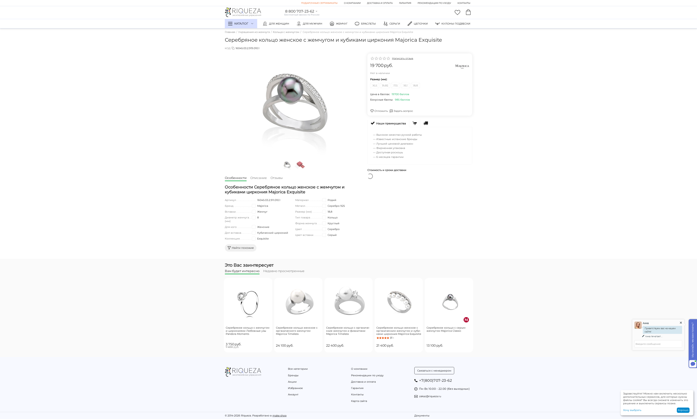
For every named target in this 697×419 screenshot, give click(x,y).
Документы (421, 415)
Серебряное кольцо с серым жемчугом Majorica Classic (446, 329)
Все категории (298, 368)
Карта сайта (359, 401)
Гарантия (405, 3)
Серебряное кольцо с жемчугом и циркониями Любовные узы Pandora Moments (247, 330)
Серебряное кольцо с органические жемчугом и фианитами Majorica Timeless (348, 330)
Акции (292, 381)
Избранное (295, 388)
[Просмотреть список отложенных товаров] (457, 13)
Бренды (293, 375)
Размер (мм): (378, 79)
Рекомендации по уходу (434, 3)
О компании (352, 3)
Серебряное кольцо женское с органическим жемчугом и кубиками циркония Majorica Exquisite (398, 330)
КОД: (228, 48)
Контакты (463, 3)
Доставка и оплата (380, 3)
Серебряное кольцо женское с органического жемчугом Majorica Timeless (297, 330)
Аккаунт (293, 394)
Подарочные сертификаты (319, 3)
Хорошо (683, 410)
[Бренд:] (462, 66)
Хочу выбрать (632, 410)
